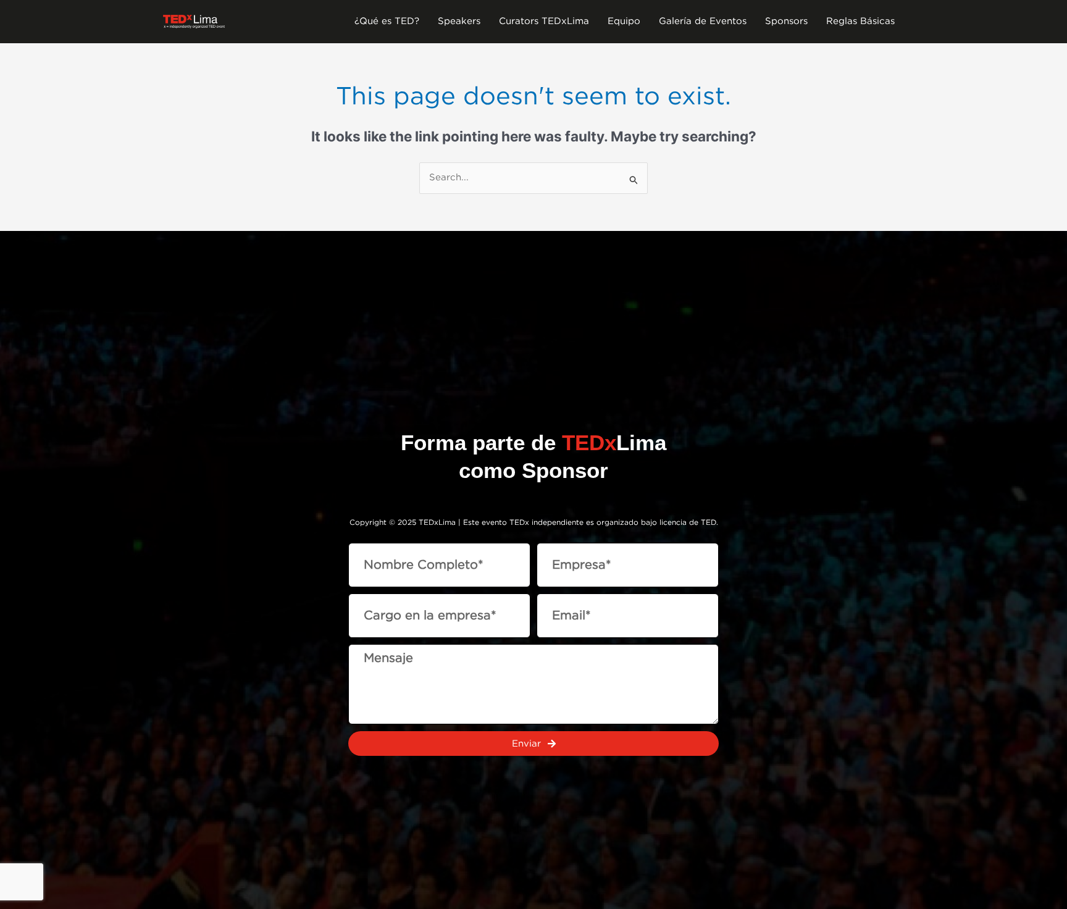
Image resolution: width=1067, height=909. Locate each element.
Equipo (624, 21)
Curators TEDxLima (544, 21)
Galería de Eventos (703, 21)
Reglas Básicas (860, 21)
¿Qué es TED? (386, 21)
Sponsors (786, 21)
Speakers (459, 21)
